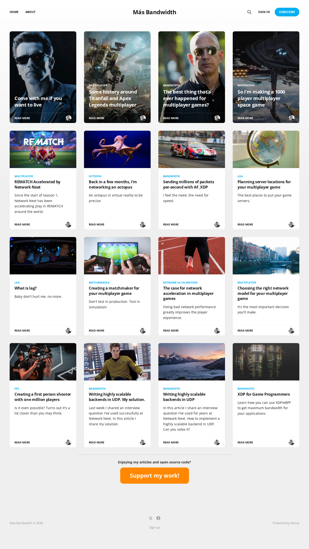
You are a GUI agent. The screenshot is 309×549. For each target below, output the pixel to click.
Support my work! (154, 475)
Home (14, 12)
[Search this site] (249, 12)
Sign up (154, 527)
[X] (151, 518)
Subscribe (287, 12)
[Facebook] (158, 518)
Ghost (295, 523)
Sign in (264, 12)
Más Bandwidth (154, 12)
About (30, 12)
